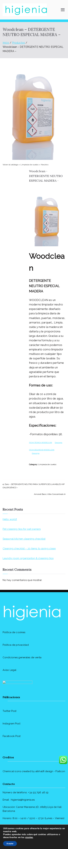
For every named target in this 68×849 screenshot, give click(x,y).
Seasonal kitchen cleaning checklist (24, 538)
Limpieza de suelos (29, 164)
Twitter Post (9, 711)
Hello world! (10, 519)
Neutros (44, 164)
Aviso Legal (9, 670)
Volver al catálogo (11, 164)
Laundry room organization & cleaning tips (28, 558)
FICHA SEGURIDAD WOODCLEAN (41, 450)
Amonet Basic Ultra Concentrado (49, 494)
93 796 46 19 (40, 792)
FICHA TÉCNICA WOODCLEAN (40, 442)
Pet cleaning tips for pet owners (22, 529)
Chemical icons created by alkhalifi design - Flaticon (34, 771)
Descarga (58, 442)
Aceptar (10, 843)
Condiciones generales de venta (22, 657)
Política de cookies (14, 632)
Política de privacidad (16, 644)
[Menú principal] (62, 9)
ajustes (29, 837)
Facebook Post (12, 736)
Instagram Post (11, 723)
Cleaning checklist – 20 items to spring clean (29, 548)
